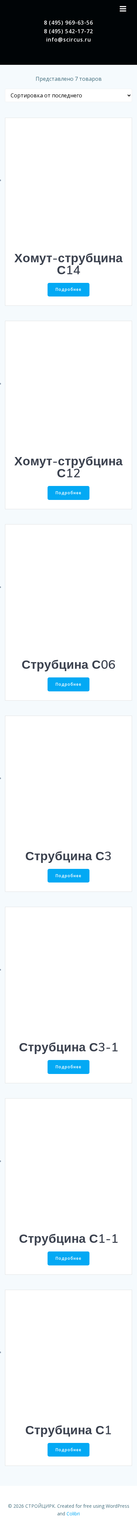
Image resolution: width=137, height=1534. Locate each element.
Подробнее (68, 289)
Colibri (73, 1513)
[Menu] (123, 9)
